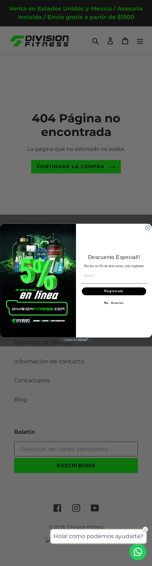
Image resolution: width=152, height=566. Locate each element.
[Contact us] (137, 551)
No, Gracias (114, 303)
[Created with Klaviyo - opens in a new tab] (76, 340)
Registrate (113, 291)
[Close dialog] (147, 228)
